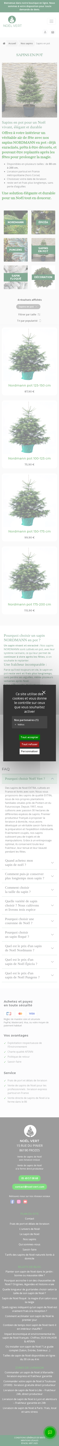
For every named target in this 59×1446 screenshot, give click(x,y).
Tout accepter (29, 737)
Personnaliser (29, 751)
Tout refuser (30, 744)
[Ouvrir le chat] (50, 1432)
